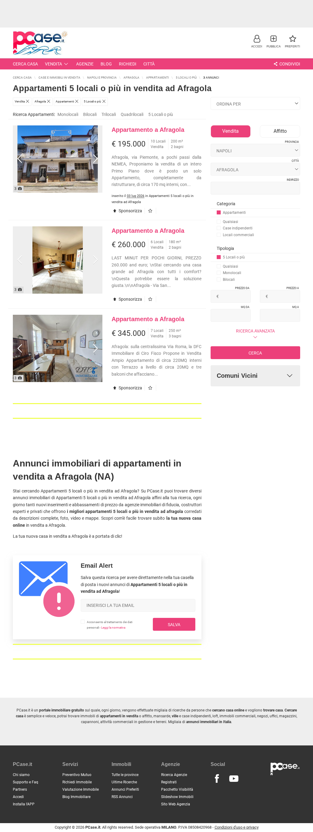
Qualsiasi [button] (230, 222)
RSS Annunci (122, 797)
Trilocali (108, 114)
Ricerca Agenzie (174, 775)
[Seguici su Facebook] (217, 778)
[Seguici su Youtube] (233, 778)
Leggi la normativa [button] (113, 627)
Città (149, 63)
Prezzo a (292, 288)
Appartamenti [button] (234, 212)
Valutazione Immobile (80, 789)
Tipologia (225, 248)
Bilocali (90, 114)
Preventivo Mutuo (76, 775)
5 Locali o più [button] (160, 114)
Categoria (226, 203)
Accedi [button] (18, 797)
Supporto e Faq (25, 782)
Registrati (169, 782)
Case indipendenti (237, 228)
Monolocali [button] (67, 114)
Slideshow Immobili (177, 797)
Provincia (292, 141)
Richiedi (127, 63)
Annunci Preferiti (125, 789)
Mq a (295, 307)
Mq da (245, 307)
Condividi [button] (289, 63)
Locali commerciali (238, 235)
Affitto (280, 131)
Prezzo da (242, 288)
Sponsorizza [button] (130, 210)
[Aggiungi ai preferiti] (151, 211)
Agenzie (85, 63)
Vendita (53, 63)
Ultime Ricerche (124, 782)
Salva (174, 624)
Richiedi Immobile (77, 782)
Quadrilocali (132, 114)
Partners (20, 789)
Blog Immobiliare (76, 797)
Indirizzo (293, 179)
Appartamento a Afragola (148, 129)
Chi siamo (21, 775)
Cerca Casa (25, 63)
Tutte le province (125, 775)
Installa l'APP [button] (24, 804)
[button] (256, 41)
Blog (106, 63)
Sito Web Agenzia (175, 804)
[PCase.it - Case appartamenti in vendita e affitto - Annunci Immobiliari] (40, 42)
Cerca (255, 353)
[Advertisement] (156, 14)
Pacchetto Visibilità (177, 789)
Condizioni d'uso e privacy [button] (237, 827)
